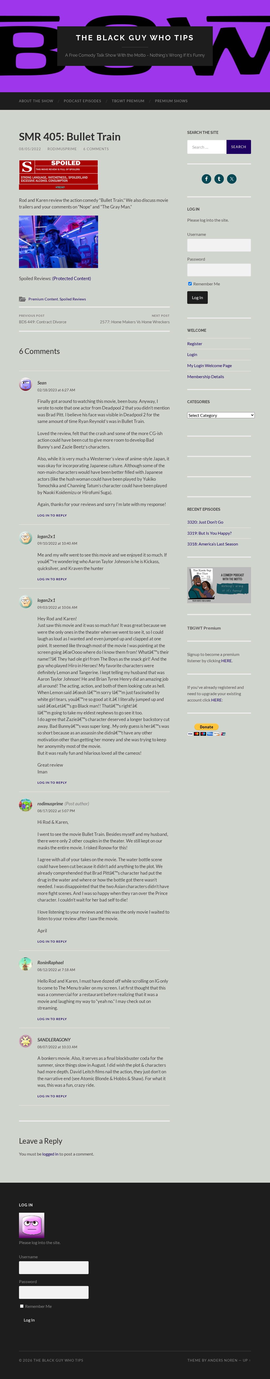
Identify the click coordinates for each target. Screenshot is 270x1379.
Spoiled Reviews (73, 299)
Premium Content (43, 299)
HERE (226, 660)
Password (196, 258)
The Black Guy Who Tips (135, 37)
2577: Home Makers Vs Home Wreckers (135, 319)
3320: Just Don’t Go (205, 521)
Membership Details (205, 376)
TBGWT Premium (128, 101)
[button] (58, 175)
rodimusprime (62, 149)
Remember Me (206, 283)
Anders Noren (223, 1360)
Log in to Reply (52, 515)
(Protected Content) (71, 278)
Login (192, 354)
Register (194, 343)
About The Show (36, 101)
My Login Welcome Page (209, 365)
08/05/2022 (30, 149)
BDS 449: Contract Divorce (42, 319)
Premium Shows (171, 101)
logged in (50, 1153)
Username (196, 234)
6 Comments (96, 149)
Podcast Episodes (82, 101)
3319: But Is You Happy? (209, 532)
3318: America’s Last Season (212, 543)
